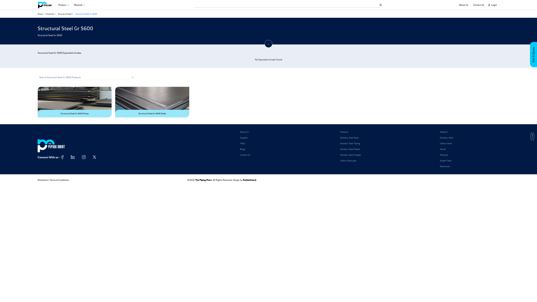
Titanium (444, 155)
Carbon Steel (446, 143)
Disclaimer (43, 180)
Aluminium (445, 166)
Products (344, 132)
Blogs (242, 149)
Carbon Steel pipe (348, 160)
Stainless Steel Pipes (349, 137)
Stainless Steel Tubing (350, 143)
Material (78, 4)
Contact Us (478, 4)
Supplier (244, 137)
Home (40, 14)
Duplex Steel (446, 160)
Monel (443, 149)
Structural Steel (65, 14)
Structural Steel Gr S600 (86, 14)
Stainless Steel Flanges (350, 155)
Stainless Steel (446, 137)
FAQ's (242, 143)
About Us (463, 4)
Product (62, 4)
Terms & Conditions (59, 180)
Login (494, 4)
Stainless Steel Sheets (350, 149)
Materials (50, 14)
